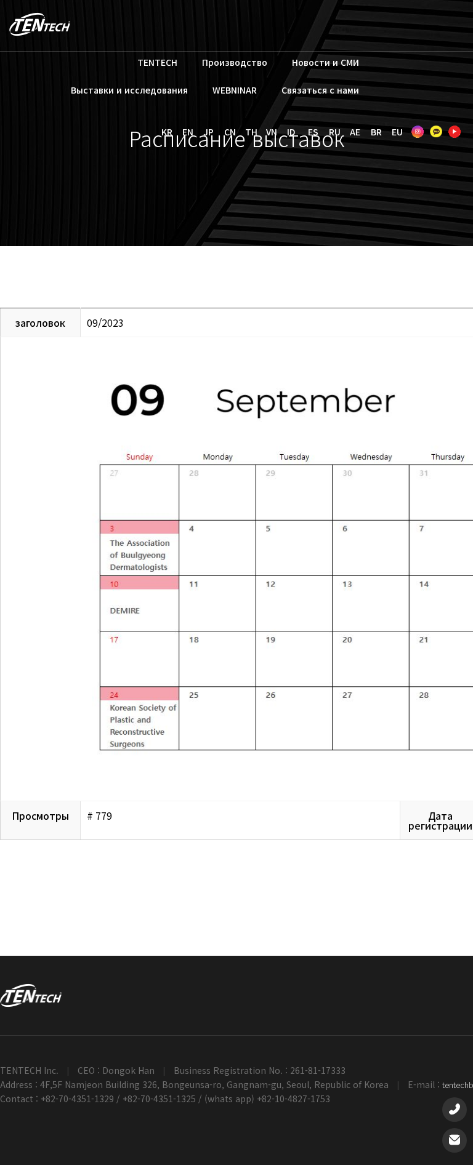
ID (291, 132)
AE (355, 132)
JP (208, 132)
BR (376, 132)
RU (335, 132)
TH (251, 132)
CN (230, 132)
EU (397, 132)
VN (271, 132)
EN (187, 132)
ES (313, 132)
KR (166, 132)
